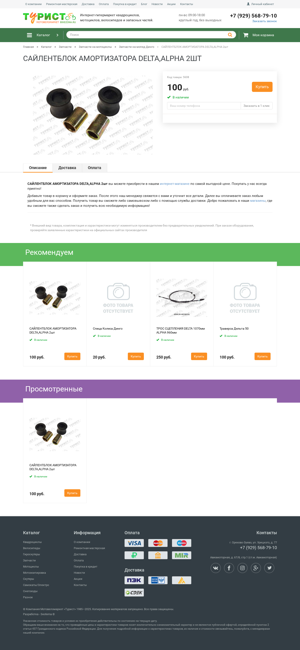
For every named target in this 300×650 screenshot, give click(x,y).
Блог (144, 4)
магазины (258, 201)
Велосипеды (31, 548)
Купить (262, 86)
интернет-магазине (175, 184)
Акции (171, 4)
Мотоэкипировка (34, 572)
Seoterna (46, 614)
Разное (28, 597)
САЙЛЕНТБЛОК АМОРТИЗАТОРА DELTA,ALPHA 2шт (52, 330)
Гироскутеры (31, 554)
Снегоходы (30, 591)
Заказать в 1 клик (257, 105)
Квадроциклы (32, 542)
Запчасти (29, 560)
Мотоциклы (31, 566)
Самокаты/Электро (36, 585)
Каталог (43, 35)
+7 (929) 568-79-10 (258, 547)
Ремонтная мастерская (61, 4)
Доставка (88, 4)
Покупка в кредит (125, 4)
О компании (33, 4)
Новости (157, 4)
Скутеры (28, 578)
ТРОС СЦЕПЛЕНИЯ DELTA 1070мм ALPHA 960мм (180, 330)
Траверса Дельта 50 (234, 328)
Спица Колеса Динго (108, 328)
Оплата (104, 4)
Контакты (186, 4)
